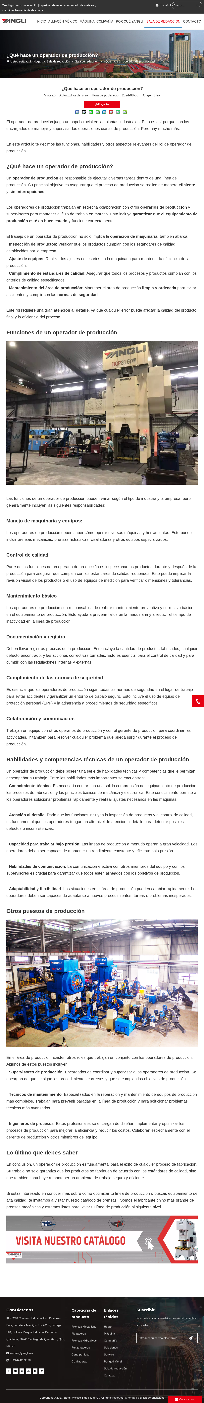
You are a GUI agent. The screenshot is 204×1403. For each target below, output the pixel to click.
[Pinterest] (41, 1371)
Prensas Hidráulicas (84, 1340)
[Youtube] (28, 1371)
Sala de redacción (115, 1368)
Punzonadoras (81, 1347)
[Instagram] (35, 1371)
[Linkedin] (15, 1371)
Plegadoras (79, 1333)
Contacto (109, 1375)
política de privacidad (151, 1397)
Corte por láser (81, 1354)
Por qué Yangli (113, 1361)
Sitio (156, 95)
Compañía (110, 1340)
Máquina (109, 1333)
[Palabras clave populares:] (198, 5)
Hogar (108, 1326)
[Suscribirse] (191, 1338)
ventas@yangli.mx (21, 1353)
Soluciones (111, 1347)
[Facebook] (8, 1371)
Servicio (109, 1354)
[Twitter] (22, 1371)
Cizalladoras (79, 1361)
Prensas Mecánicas (84, 1326)
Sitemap (130, 1397)
